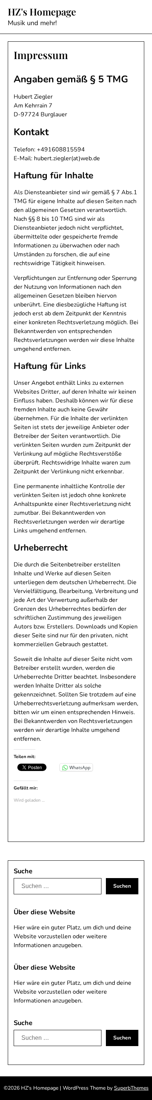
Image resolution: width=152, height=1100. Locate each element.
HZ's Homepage (42, 12)
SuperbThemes (131, 1088)
